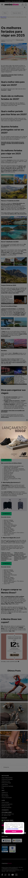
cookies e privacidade (12, 828)
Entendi (14, 831)
